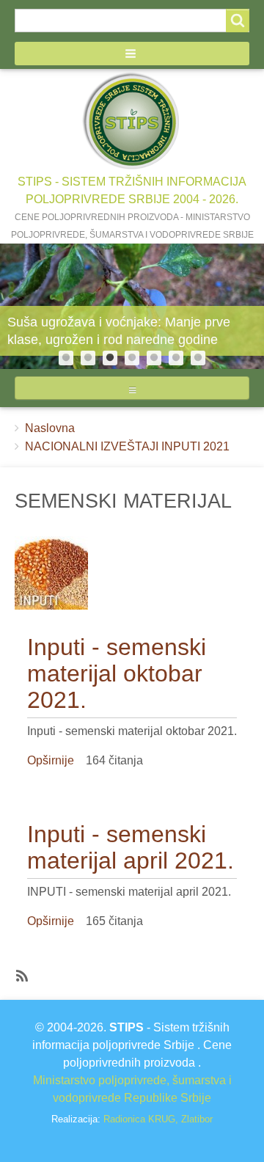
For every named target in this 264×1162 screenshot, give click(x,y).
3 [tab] (110, 358)
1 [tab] (66, 358)
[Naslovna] (132, 121)
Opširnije (50, 760)
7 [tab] (198, 358)
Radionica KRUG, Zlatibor (158, 1119)
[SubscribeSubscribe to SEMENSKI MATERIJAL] (20, 975)
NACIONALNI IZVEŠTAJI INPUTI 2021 (127, 446)
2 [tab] (88, 358)
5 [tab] (154, 358)
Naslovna (50, 428)
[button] (132, 53)
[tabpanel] (132, 307)
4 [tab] (132, 358)
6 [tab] (176, 358)
